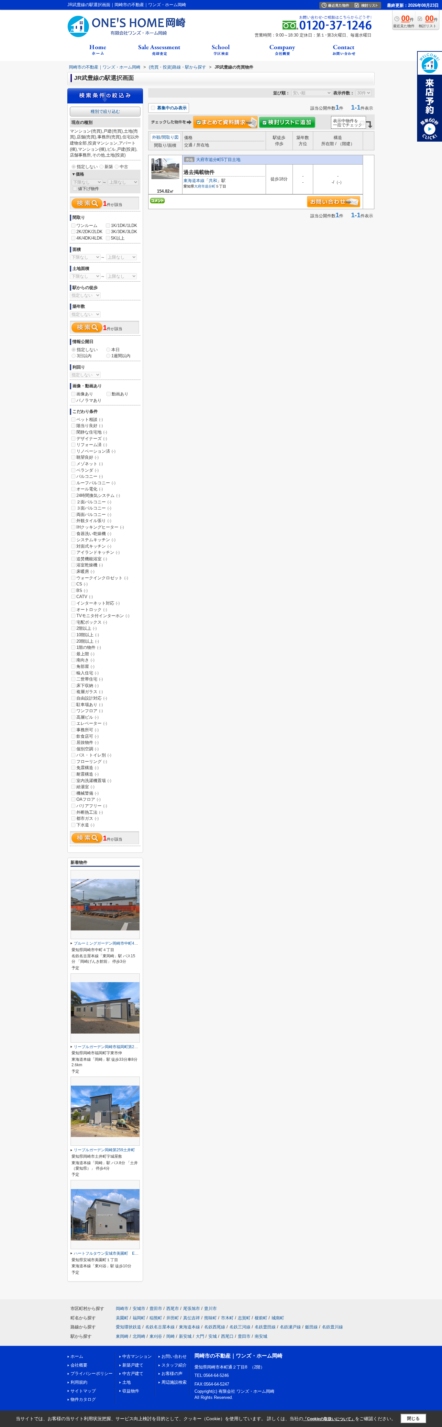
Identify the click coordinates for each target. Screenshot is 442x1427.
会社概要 (79, 1365)
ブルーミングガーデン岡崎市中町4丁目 (108, 943)
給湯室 (85, 786)
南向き (85, 660)
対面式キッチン (93, 546)
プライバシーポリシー (92, 1373)
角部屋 (85, 666)
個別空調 (87, 748)
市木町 (227, 1317)
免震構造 (87, 767)
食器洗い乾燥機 (93, 533)
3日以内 (84, 355)
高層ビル (87, 717)
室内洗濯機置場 (93, 780)
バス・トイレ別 (93, 755)
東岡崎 (122, 1336)
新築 (109, 166)
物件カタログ (83, 1399)
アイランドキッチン (98, 552)
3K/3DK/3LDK (124, 231)
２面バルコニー (93, 501)
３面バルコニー (93, 508)
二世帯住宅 (89, 679)
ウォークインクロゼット (102, 577)
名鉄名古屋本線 (160, 1327)
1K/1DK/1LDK (124, 225)
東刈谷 (155, 1336)
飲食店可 (87, 736)
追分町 (210, 186)
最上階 (85, 653)
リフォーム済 (91, 444)
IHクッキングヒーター (100, 527)
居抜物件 (87, 742)
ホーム (77, 1356)
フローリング (91, 761)
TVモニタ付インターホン (102, 615)
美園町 (122, 1317)
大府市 (199, 186)
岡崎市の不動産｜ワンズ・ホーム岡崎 (238, 1355)
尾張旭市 (191, 1308)
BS (82, 590)
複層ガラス (89, 691)
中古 (124, 166)
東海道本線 (193, 180)
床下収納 (87, 685)
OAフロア (88, 799)
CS (82, 584)
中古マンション (137, 1356)
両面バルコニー (93, 514)
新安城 (185, 1336)
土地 (126, 1382)
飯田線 (311, 1327)
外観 (156, 137)
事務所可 (87, 729)
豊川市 (210, 1308)
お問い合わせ (174, 1356)
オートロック (91, 609)
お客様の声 (171, 1373)
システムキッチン (96, 539)
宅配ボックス (91, 622)
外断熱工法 (89, 812)
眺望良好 (87, 457)
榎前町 (261, 1317)
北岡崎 (139, 1336)
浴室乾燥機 (89, 565)
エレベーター (91, 723)
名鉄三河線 (239, 1327)
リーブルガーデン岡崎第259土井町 (104, 1150)
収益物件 (130, 1391)
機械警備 (87, 793)
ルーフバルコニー (96, 482)
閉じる (413, 1418)
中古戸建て (132, 1373)
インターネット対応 (98, 603)
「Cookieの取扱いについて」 (329, 1419)
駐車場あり (89, 704)
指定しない (87, 166)
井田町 (172, 1317)
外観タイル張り (93, 520)
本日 (115, 349)
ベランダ (87, 470)
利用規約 (79, 1382)
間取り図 (170, 137)
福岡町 (139, 1317)
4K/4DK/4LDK (89, 238)
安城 (212, 1336)
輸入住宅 (87, 673)
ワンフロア (89, 710)
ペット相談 (89, 419)
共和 (213, 180)
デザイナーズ (91, 438)
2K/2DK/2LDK (89, 231)
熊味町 (210, 1317)
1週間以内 (120, 355)
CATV (84, 596)
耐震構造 (87, 774)
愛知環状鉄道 (128, 1327)
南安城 (261, 1336)
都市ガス (87, 818)
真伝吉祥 (191, 1317)
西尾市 (172, 1308)
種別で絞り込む (105, 111)
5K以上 (118, 238)
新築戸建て (132, 1365)
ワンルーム (86, 225)
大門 (200, 1336)
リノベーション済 (96, 451)
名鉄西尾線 (214, 1327)
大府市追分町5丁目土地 (218, 159)
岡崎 (170, 1336)
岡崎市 (122, 1308)
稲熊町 (155, 1317)
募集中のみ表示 (171, 107)
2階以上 (86, 628)
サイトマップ (83, 1391)
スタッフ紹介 (174, 1365)
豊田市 (155, 1308)
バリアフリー (91, 805)
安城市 (139, 1308)
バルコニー (89, 476)
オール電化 (89, 489)
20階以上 (87, 641)
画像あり (84, 394)
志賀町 (244, 1317)
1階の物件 (88, 647)
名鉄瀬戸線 (290, 1327)
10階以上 (87, 634)
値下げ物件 (88, 188)
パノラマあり (89, 400)
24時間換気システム (98, 495)
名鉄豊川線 (332, 1327)
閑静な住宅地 (91, 432)
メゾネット (89, 463)
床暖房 (85, 571)
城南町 (277, 1317)
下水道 (85, 824)
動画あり (120, 394)
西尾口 (227, 1336)
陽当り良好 (89, 425)
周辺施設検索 (174, 1382)
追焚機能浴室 (91, 558)
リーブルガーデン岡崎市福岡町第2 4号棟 (111, 1047)
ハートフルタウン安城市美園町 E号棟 (108, 1253)
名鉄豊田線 (265, 1327)
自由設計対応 (91, 698)
